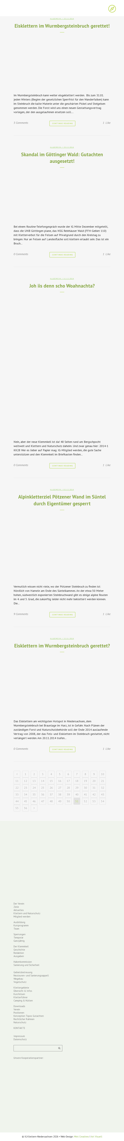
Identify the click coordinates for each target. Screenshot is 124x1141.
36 (42, 794)
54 (102, 801)
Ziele (16, 906)
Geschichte (19, 949)
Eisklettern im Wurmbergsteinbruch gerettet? (62, 645)
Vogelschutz (20, 981)
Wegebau (18, 978)
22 (17, 787)
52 (85, 801)
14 (42, 781)
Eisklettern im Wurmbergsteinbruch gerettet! (62, 26)
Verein (17, 1009)
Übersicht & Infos (23, 990)
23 (25, 787)
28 (68, 787)
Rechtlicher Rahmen (24, 1019)
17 (68, 781)
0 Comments (21, 254)
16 (59, 781)
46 (34, 801)
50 (68, 801)
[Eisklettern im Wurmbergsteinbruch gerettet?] (62, 684)
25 (42, 787)
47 (42, 801)
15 (51, 781)
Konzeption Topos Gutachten (29, 1015)
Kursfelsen (19, 994)
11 (17, 781)
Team (16, 928)
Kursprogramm (21, 925)
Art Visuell (96, 1136)
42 (94, 794)
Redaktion (19, 952)
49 (59, 801)
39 (68, 794)
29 (76, 787)
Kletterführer (21, 997)
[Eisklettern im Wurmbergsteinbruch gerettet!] (62, 62)
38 (59, 794)
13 (34, 781)
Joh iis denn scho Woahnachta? (62, 286)
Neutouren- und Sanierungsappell (31, 975)
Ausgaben (19, 956)
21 (102, 781)
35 (34, 794)
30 (85, 787)
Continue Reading (62, 123)
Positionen (19, 1012)
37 (51, 794)
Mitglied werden (22, 916)
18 (76, 781)
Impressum (19, 1036)
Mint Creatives (81, 1136)
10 (102, 774)
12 (25, 781)
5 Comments (21, 123)
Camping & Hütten (23, 1000)
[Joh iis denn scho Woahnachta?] (62, 364)
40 (76, 794)
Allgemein (55, 19)
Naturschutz (20, 1022)
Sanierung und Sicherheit (26, 965)
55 (17, 808)
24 (34, 787)
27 (59, 787)
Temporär (18, 937)
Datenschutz (20, 1039)
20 (94, 781)
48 (51, 801)
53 (94, 801)
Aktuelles (19, 910)
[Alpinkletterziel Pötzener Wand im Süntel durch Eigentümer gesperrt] (62, 546)
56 (25, 808)
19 (85, 781)
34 (25, 794)
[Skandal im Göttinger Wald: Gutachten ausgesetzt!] (62, 195)
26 (51, 787)
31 (94, 787)
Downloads (19, 1006)
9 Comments (21, 614)
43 (102, 794)
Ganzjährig (19, 940)
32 (102, 787)
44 (17, 801)
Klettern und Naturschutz (27, 913)
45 (25, 801)
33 (17, 794)
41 (85, 794)
